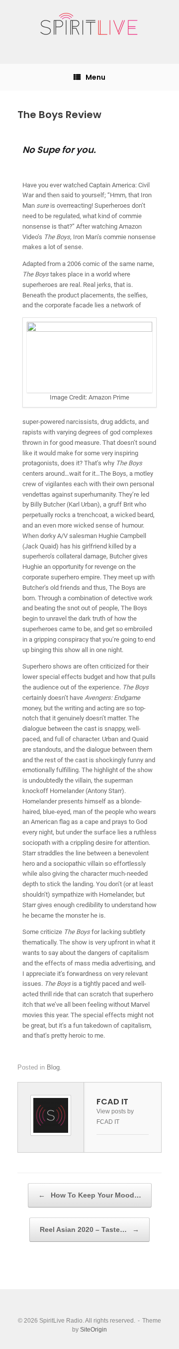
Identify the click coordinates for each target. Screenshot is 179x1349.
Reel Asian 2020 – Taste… (89, 1229)
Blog (53, 1067)
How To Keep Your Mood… (89, 1195)
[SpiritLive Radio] (89, 24)
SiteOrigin (93, 1330)
